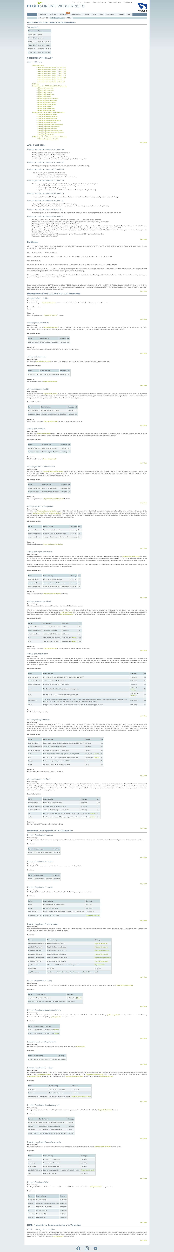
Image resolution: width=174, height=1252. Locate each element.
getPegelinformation (96, 1187)
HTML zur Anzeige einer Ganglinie (47, 139)
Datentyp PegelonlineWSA (45, 135)
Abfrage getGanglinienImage (46, 108)
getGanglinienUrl (56, 1017)
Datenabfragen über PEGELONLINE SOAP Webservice (49, 86)
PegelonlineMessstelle (50, 394)
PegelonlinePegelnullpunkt (103, 957)
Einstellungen (128, 2)
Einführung (35, 84)
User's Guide (44, 18)
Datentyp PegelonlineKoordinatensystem (49, 131)
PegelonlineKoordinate (93, 915)
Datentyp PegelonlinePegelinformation (49, 120)
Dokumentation (57, 18)
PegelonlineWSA (100, 965)
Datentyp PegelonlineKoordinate (47, 128)
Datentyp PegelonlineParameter (47, 114)
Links (79, 2)
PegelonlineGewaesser (50, 327)
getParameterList (67, 612)
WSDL (69, 18)
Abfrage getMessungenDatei (46, 110)
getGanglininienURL (39, 513)
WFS (94, 14)
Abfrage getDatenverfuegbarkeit (47, 100)
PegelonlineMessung (50, 648)
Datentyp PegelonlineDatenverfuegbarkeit (50, 124)
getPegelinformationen (67, 614)
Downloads (110, 14)
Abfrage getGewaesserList (45, 90)
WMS (87, 14)
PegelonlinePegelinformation (131, 556)
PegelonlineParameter (49, 303)
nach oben (143, 142)
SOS (101, 14)
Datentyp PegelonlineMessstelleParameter (50, 133)
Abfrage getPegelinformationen (46, 102)
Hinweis (74, 637)
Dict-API (121, 14)
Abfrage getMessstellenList (45, 94)
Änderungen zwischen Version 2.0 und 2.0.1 (51, 80)
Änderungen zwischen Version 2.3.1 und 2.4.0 (51, 67)
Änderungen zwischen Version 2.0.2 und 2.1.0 (51, 76)
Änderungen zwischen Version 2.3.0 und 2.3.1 (51, 69)
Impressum (87, 2)
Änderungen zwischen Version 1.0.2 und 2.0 (51, 82)
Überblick (43, 14)
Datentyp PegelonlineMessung (46, 122)
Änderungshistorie (38, 65)
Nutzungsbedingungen (99, 2)
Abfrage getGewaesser (44, 92)
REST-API (53, 14)
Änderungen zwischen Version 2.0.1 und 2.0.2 (51, 78)
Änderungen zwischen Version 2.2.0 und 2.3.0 (51, 71)
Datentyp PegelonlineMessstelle (47, 118)
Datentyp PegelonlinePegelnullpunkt (48, 126)
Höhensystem (80, 1046)
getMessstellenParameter (103, 1146)
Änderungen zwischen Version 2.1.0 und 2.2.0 (51, 73)
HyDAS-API (64, 14)
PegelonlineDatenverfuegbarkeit (46, 511)
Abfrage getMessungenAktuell (46, 104)
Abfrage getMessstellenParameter (47, 98)
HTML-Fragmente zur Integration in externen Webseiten (49, 137)
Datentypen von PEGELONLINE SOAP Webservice (48, 112)
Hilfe (74, 2)
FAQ (129, 14)
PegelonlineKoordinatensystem (81, 1096)
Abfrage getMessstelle (44, 96)
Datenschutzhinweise (115, 2)
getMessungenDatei (55, 513)
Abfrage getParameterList (45, 88)
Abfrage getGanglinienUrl (45, 106)
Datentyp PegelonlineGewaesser (47, 116)
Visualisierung (76, 14)
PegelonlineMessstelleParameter (53, 471)
